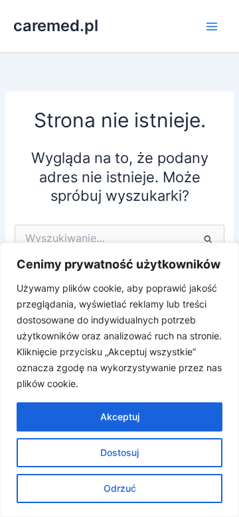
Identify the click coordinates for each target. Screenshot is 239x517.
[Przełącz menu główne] (212, 26)
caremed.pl (55, 25)
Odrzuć (120, 488)
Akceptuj (119, 416)
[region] (119, 380)
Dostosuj (119, 452)
